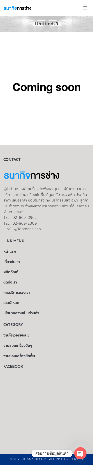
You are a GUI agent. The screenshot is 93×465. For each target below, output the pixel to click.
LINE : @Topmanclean (22, 229)
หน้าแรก (9, 251)
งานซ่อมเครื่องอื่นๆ (17, 345)
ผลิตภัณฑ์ (11, 272)
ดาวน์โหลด (11, 303)
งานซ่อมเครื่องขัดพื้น (19, 356)
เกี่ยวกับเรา (11, 262)
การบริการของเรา (16, 292)
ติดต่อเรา (10, 282)
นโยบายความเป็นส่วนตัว (21, 313)
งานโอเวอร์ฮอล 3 (16, 335)
